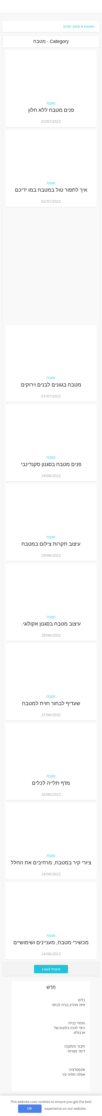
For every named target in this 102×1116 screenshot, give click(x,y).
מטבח (51, 103)
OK (29, 1109)
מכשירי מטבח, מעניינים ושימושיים (51, 942)
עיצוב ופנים (71, 26)
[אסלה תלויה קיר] (32, 1077)
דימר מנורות (76, 1051)
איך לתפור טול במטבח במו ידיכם (51, 190)
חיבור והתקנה (74, 1046)
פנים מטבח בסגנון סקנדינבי (51, 464)
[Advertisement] (51, 266)
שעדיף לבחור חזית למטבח (51, 703)
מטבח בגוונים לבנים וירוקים (51, 385)
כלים (81, 999)
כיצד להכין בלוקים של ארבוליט (69, 1030)
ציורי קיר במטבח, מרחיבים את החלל (51, 862)
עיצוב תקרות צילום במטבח (51, 544)
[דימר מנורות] (32, 1054)
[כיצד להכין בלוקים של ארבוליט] (32, 1030)
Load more (51, 968)
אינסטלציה (77, 1069)
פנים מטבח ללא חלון (51, 110)
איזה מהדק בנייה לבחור (68, 1005)
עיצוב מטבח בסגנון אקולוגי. (51, 624)
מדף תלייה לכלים (51, 783)
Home (89, 26)
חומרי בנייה (76, 1022)
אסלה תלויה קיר (73, 1074)
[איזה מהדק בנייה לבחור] (32, 1007)
